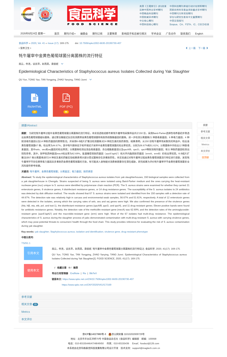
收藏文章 (61, 267)
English (199, 33)
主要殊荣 (112, 33)
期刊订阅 (97, 33)
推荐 (75, 267)
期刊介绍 (69, 33)
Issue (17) (53, 43)
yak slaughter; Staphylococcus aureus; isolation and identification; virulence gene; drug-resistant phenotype (91, 231)
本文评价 (26, 319)
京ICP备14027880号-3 (94, 334)
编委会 (84, 33)
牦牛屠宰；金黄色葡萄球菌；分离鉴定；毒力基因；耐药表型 (61, 171)
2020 (33, 43)
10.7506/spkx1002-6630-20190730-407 (100, 43)
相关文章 (29, 304)
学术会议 (156, 33)
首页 (56, 33)
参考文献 (26, 296)
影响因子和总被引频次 (134, 33)
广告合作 (171, 33)
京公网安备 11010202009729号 (128, 334)
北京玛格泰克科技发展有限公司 (92, 348)
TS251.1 (25, 243)
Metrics (25, 311)
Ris (84, 273)
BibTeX (93, 273)
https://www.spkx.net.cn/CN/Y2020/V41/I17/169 (86, 284)
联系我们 (185, 33)
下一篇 (202, 48)
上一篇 (192, 48)
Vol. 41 (41, 43)
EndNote (74, 273)
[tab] (105, 125)
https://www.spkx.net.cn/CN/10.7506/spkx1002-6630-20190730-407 (98, 279)
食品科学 (23, 43)
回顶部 (205, 157)
